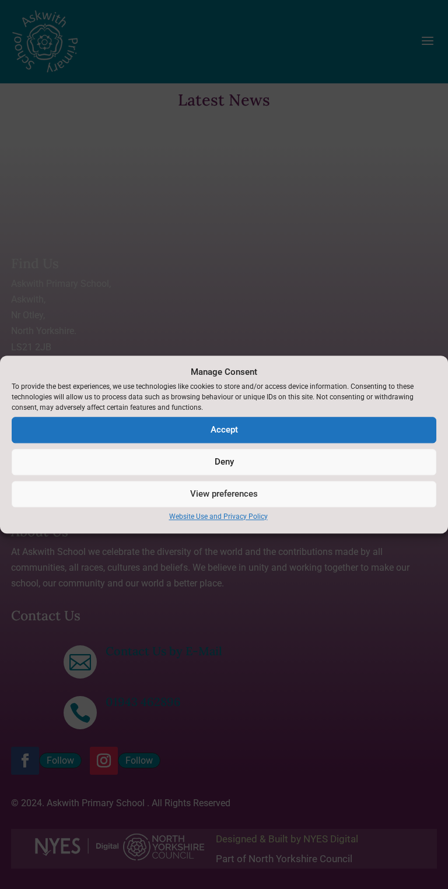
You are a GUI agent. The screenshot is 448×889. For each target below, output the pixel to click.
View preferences (224, 494)
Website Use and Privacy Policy (218, 516)
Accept (224, 430)
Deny (224, 462)
